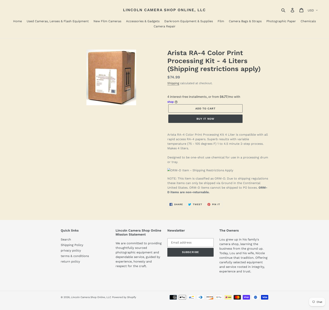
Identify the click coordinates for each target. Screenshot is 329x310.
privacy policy (71, 250)
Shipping (173, 83)
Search (66, 239)
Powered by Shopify (124, 297)
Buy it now (205, 118)
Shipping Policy (72, 245)
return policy (70, 261)
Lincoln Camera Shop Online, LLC (164, 10)
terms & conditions (75, 256)
